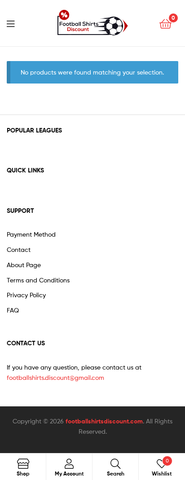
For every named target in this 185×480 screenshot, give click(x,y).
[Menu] (16, 23)
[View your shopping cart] (165, 23)
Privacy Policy (26, 295)
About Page (24, 265)
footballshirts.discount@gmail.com (55, 377)
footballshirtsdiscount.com (104, 421)
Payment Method (31, 234)
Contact (19, 249)
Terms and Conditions (38, 280)
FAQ (13, 310)
